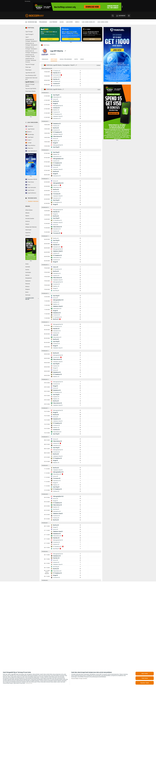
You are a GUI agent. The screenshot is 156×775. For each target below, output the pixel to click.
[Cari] (113, 15)
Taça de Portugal (29, 64)
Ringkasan (45, 59)
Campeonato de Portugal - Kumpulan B (31, 44)
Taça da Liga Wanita (30, 88)
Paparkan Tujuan (144, 682)
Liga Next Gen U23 (30, 72)
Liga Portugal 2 (29, 34)
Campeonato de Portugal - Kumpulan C (31, 48)
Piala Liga (28, 67)
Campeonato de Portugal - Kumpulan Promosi (30, 60)
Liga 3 (27, 37)
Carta (76, 59)
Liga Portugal (29, 31)
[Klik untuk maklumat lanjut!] (71, 72)
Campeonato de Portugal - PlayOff (30, 55)
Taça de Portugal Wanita (29, 85)
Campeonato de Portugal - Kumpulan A (31, 40)
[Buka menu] (129, 15)
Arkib (82, 59)
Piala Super (28, 70)
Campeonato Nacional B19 (31, 78)
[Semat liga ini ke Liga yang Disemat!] (65, 50)
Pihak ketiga (29, 683)
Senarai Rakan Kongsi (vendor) (79, 678)
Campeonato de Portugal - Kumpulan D (31, 51)
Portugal (46, 45)
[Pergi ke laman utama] (37, 15)
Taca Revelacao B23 (30, 75)
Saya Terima (145, 673)
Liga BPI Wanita (29, 82)
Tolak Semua (144, 678)
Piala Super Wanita (30, 91)
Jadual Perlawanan (66, 59)
